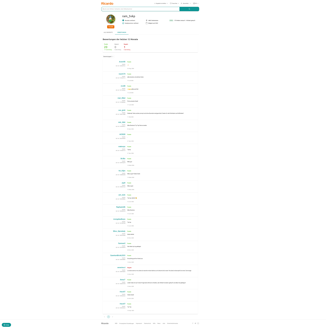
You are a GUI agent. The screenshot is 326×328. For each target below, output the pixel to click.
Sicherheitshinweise (172, 323)
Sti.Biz (122, 159)
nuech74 (122, 74)
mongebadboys (119, 219)
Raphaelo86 (120, 207)
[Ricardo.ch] (107, 3)
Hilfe (154, 323)
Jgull (123, 183)
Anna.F (122, 280)
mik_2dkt (121, 122)
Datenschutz (147, 323)
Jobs (163, 323)
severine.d (121, 267)
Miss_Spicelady (119, 231)
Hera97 (122, 292)
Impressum (139, 323)
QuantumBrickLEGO (117, 255)
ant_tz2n (122, 195)
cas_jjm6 (121, 110)
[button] (161, 3)
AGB (116, 323)
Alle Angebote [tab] (108, 32)
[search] (189, 9)
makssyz (121, 146)
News (158, 323)
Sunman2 (121, 243)
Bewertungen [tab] (121, 32)
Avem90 (122, 62)
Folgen (110, 26)
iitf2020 (122, 134)
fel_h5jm (122, 171)
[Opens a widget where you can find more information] (6, 325)
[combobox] (140, 9)
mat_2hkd (121, 98)
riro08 (123, 86)
